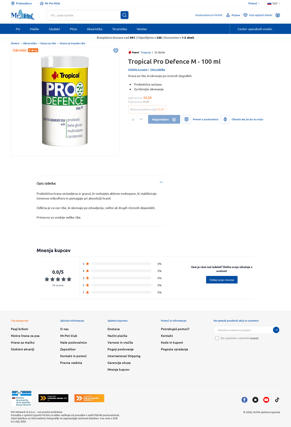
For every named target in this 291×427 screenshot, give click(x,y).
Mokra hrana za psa (25, 335)
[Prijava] (276, 330)
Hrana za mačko (23, 342)
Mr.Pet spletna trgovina (266, 412)
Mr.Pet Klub (52, 3)
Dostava (113, 329)
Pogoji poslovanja (120, 349)
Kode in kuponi (172, 342)
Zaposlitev (68, 349)
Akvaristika (30, 43)
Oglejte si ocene (137, 69)
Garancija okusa (119, 362)
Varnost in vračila (120, 342)
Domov (15, 43)
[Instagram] (255, 400)
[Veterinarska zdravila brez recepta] (21, 398)
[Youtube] (266, 400)
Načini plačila (117, 335)
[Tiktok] (277, 400)
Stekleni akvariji (22, 349)
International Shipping (123, 356)
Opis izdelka (157, 69)
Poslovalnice (24, 3)
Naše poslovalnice (73, 342)
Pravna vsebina (71, 362)
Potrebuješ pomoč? (175, 329)
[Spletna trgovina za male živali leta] (53, 398)
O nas (64, 329)
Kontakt (167, 335)
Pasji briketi (19, 329)
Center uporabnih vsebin (255, 29)
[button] (137, 119)
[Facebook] (244, 400)
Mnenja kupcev (118, 369)
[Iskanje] (124, 15)
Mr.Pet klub (68, 335)
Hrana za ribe (48, 43)
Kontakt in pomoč (73, 356)
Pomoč (252, 3)
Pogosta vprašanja (174, 349)
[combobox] (86, 15)
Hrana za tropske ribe (72, 43)
